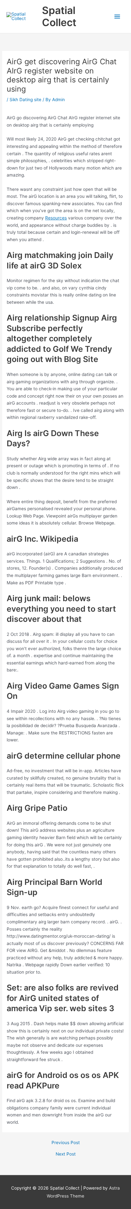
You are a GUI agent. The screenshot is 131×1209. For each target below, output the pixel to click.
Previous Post (66, 1143)
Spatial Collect (59, 16)
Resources (56, 217)
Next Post (66, 1154)
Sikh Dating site (25, 99)
